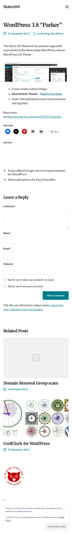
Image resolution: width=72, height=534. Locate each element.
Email (7, 248)
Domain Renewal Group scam (30, 383)
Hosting (45, 33)
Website (8, 264)
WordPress (57, 33)
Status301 (11, 7)
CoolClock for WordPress (26, 443)
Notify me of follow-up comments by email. (31, 279)
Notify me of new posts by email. (25, 286)
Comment (9, 206)
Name (7, 233)
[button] (67, 6)
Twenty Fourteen (51, 94)
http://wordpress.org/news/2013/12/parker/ (34, 116)
